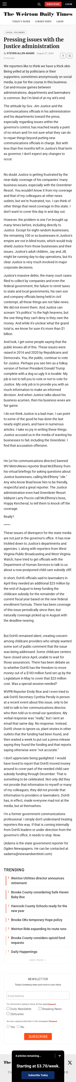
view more (36, 960)
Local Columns (15, 32)
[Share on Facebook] (63, 56)
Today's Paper (21, 21)
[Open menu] (4, 4)
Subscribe (53, 4)
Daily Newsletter (20, 1009)
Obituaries (17, 1014)
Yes (12, 1027)
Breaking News (52, 1009)
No (22, 1027)
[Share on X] (69, 56)
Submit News (43, 21)
